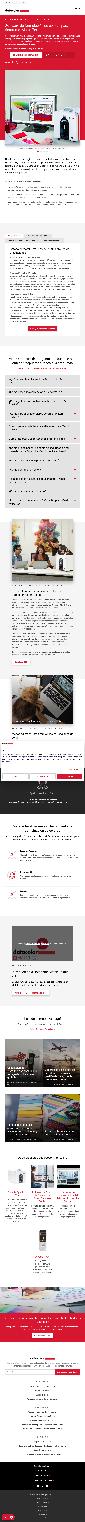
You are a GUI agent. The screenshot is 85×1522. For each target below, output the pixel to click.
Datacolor (41, 1471)
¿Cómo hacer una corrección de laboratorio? (35, 392)
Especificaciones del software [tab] (38, 236)
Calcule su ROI (21, 662)
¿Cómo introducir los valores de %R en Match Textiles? (36, 415)
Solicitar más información (27, 55)
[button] (12, 62)
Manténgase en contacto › (67, 1372)
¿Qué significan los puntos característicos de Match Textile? (39, 403)
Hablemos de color (42, 1336)
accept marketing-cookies (37, 943)
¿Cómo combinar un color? (25, 469)
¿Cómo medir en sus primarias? (27, 491)
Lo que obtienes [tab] (14, 236)
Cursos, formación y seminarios (42, 1386)
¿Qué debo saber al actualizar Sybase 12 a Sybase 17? (38, 381)
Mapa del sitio (42, 1518)
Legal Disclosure (42, 1498)
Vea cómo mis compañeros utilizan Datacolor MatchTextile (42, 368)
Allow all (69, 776)
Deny (15, 776)
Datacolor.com (41, 1466)
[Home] (17, 10)
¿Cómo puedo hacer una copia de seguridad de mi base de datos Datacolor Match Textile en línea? (39, 449)
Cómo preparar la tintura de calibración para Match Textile (39, 428)
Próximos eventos (42, 1391)
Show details (74, 770)
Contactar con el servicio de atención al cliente (42, 1454)
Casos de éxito (42, 1395)
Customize (41, 776)
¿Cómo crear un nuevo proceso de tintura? (34, 460)
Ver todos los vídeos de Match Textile (30, 993)
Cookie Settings (42, 1514)
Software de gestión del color (42, 1420)
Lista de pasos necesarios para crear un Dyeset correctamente (37, 480)
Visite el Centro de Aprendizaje (42, 1029)
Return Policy (42, 1506)
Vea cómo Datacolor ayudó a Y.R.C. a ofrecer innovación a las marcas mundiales (42, 802)
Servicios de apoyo (42, 1450)
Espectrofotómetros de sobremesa (42, 1412)
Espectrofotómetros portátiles (42, 1416)
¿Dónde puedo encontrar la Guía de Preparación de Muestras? (39, 502)
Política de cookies (42, 1510)
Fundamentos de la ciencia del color (42, 1399)
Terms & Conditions (42, 1502)
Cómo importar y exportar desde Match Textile (37, 438)
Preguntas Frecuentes (42, 1442)
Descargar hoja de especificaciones (59, 55)
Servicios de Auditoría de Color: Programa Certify (42, 1429)
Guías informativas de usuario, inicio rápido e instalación (42, 1446)
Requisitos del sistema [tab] (52, 240)
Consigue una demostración (42, 328)
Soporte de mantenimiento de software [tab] (23, 240)
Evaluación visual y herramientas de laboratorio (42, 1424)
